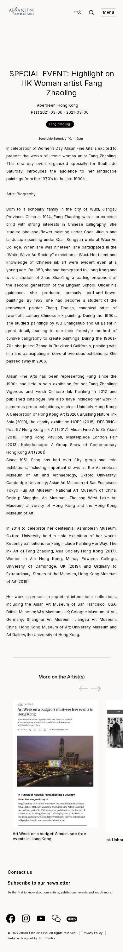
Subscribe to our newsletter (39, 883)
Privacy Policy (92, 933)
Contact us (20, 872)
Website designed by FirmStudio (31, 938)
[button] (96, 689)
